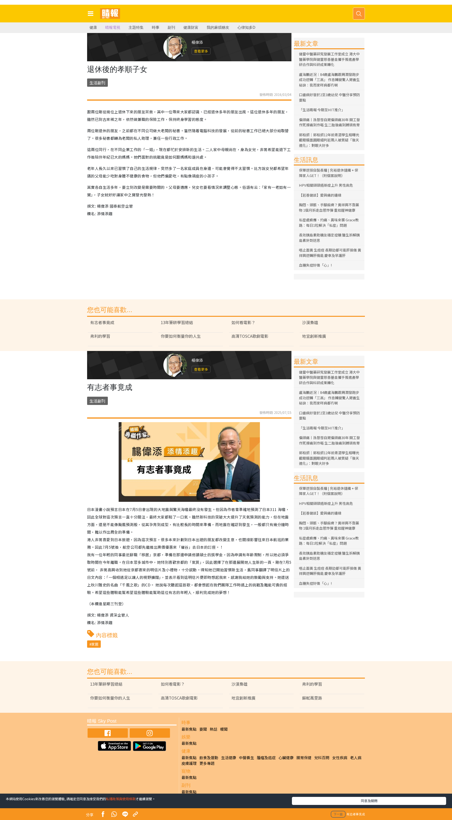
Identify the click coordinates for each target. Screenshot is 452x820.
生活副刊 (97, 83)
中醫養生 (246, 757)
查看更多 (201, 51)
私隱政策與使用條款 (121, 798)
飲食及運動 (208, 757)
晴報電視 (112, 27)
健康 (93, 27)
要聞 (203, 729)
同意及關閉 (369, 800)
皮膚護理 (189, 763)
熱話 (213, 729)
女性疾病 (339, 757)
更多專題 (206, 763)
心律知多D (246, 27)
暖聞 (224, 729)
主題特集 (136, 27)
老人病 (355, 757)
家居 (94, 644)
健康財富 (190, 27)
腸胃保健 (303, 757)
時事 (155, 27)
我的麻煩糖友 (218, 27)
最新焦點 (189, 729)
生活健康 (228, 757)
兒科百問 (321, 757)
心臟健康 (286, 757)
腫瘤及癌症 (266, 757)
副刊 (171, 27)
